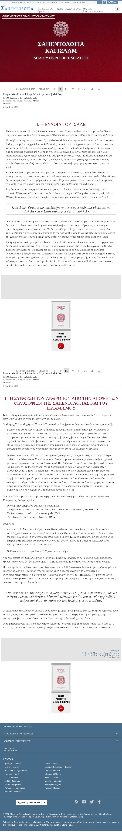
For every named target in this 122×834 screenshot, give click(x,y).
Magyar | (53, 780)
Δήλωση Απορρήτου (87, 814)
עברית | (11, 777)
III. (66, 89)
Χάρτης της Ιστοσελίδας (71, 816)
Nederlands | (13, 784)
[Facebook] (99, 802)
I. (55, 89)
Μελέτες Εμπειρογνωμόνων (92, 10)
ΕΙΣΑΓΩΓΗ (45, 89)
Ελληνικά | (53, 773)
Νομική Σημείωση (36, 816)
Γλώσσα (8, 758)
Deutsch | (52, 770)
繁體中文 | (13, 763)
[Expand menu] (61, 726)
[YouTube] (84, 802)
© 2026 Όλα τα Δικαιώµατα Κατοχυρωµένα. (39, 814)
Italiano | (51, 777)
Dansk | (51, 763)
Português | (15, 787)
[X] (92, 802)
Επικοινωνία (52, 816)
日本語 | (12, 780)
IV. (72, 89)
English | (12, 766)
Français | (12, 773)
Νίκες (60, 8)
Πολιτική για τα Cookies (14, 816)
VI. (85, 89)
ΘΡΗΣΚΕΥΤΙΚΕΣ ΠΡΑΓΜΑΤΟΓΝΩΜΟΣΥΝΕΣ (28, 16)
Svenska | (13, 791)
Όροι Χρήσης (105, 814)
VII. (92, 89)
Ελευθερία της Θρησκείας (45, 10)
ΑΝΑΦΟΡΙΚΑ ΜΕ (25, 89)
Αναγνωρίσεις (73, 8)
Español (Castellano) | (58, 766)
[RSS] (76, 802)
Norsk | (53, 784)
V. (79, 89)
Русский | (53, 787)
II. (60, 371)
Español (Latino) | (16, 770)
